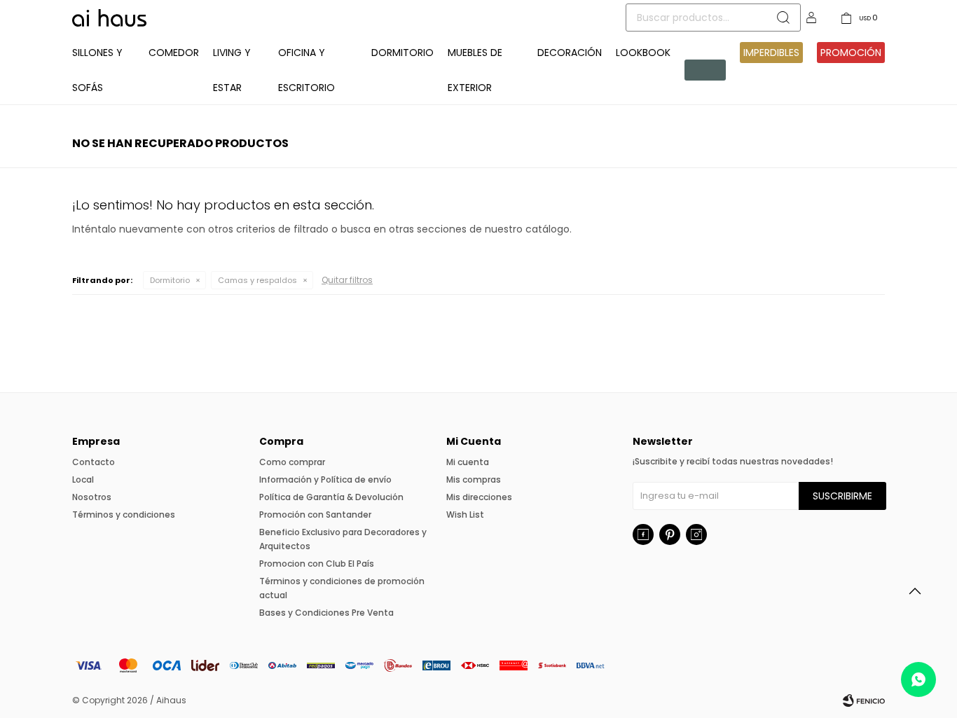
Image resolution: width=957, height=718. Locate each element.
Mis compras (473, 479)
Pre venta (703, 70)
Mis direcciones (479, 497)
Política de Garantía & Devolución (331, 497)
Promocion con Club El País (316, 563)
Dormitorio (402, 53)
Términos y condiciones (123, 514)
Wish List (465, 514)
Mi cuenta (467, 462)
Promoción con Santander (315, 514)
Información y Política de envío (325, 479)
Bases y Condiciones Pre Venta (326, 613)
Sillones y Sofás (97, 70)
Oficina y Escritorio (306, 70)
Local (83, 479)
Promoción (850, 53)
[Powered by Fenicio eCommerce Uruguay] (864, 700)
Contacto (93, 462)
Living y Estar (232, 70)
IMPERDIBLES (771, 53)
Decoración (569, 53)
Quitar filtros (347, 280)
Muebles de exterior (475, 70)
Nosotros (91, 497)
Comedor (174, 53)
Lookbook (643, 53)
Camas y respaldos (257, 280)
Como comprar (292, 462)
